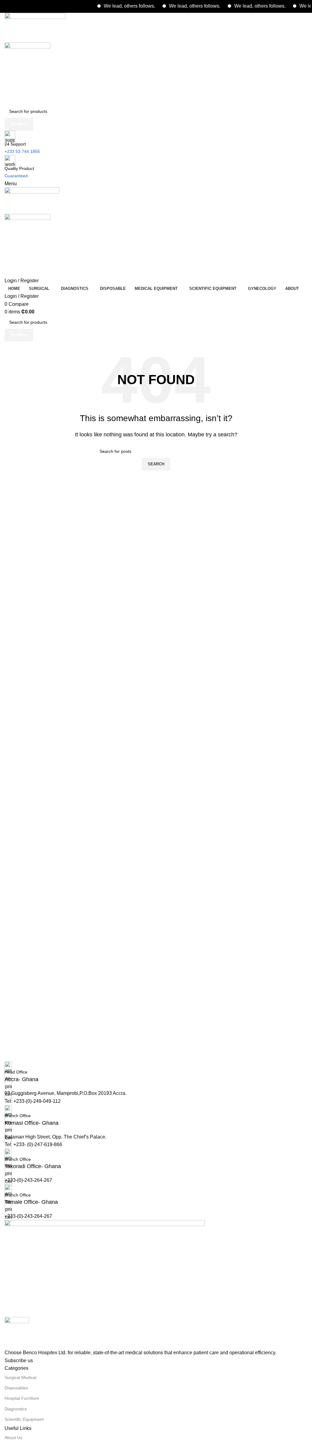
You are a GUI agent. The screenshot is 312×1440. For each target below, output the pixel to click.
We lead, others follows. (118, 6)
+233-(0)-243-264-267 (28, 1180)
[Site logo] (35, 27)
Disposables (16, 1387)
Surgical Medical (20, 1377)
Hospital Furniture (22, 1398)
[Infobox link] (156, 1072)
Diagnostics (16, 1408)
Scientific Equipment (24, 1419)
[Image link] (105, 1268)
